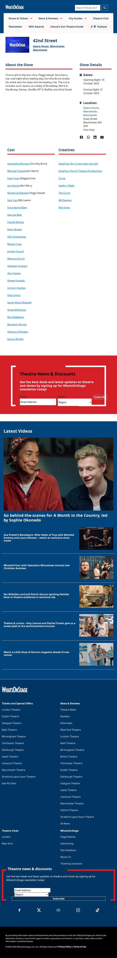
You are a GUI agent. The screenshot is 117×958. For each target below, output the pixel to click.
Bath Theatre (9, 729)
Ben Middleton (15, 317)
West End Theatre (70, 729)
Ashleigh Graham (17, 266)
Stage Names (68, 836)
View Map (89, 129)
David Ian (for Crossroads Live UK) (78, 163)
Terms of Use (79, 946)
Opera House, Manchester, (49, 46)
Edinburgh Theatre (13, 750)
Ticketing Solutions (71, 863)
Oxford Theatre (69, 810)
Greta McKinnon (16, 310)
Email (23, 396)
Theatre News (68, 709)
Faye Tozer (13, 178)
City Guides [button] (76, 18)
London (6, 836)
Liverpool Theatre (12, 763)
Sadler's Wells (66, 185)
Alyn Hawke (14, 273)
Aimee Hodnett (16, 280)
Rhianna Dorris (16, 258)
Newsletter (15, 26)
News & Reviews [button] (49, 18)
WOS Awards (36, 26)
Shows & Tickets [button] (19, 18)
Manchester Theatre (13, 770)
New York (7, 843)
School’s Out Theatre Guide (66, 26)
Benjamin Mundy (17, 324)
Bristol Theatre (68, 756)
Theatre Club (100, 18)
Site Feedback (68, 850)
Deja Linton (13, 295)
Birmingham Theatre (14, 736)
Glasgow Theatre (11, 723)
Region (62, 396)
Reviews (65, 716)
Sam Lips (12, 200)
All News (65, 823)
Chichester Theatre (13, 743)
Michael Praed (15, 171)
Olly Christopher (16, 236)
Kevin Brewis (14, 229)
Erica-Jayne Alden (17, 207)
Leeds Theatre (10, 756)
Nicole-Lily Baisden (18, 193)
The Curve (64, 193)
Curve (61, 178)
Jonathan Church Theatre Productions (80, 171)
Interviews (66, 723)
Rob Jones (64, 207)
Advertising (66, 843)
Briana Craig (14, 244)
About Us (65, 857)
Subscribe (100, 397)
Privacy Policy (64, 946)
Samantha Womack (18, 163)
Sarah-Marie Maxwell (19, 302)
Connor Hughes (16, 288)
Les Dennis (13, 185)
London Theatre (11, 709)
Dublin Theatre (10, 716)
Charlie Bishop (15, 222)
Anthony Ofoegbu (17, 331)
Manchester (40, 50)
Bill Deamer (65, 200)
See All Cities (9, 783)
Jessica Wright (15, 339)
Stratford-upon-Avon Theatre (18, 776)
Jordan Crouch (15, 251)
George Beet (14, 215)
